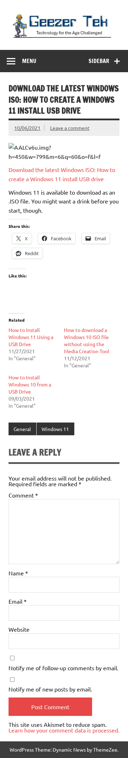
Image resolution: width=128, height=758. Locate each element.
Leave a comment (70, 128)
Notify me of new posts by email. (50, 689)
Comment (23, 495)
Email (18, 601)
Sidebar (99, 61)
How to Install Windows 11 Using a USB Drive (31, 337)
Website (19, 629)
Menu (29, 61)
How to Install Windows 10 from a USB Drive (30, 384)
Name (18, 573)
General (22, 429)
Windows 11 (55, 429)
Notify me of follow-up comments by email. (63, 668)
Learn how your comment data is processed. (64, 730)
